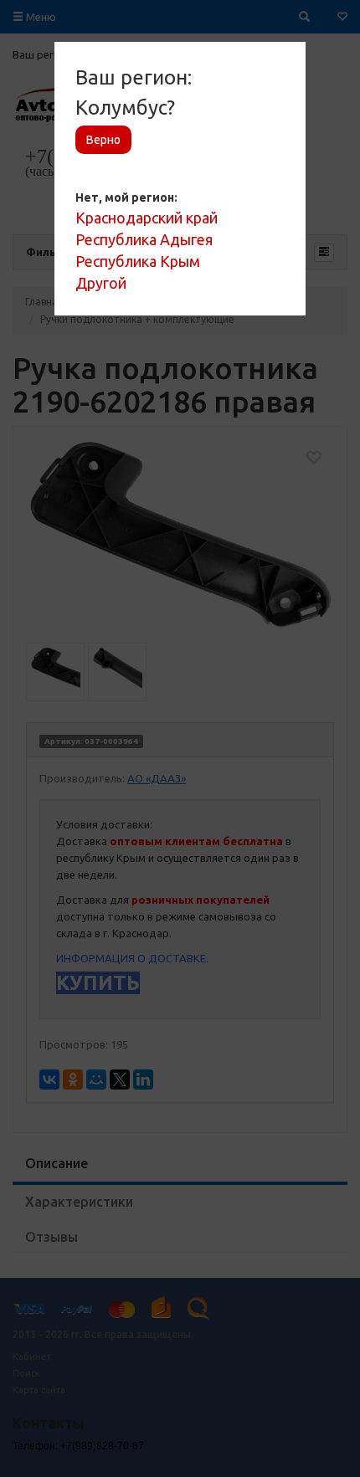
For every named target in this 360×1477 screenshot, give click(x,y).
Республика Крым (137, 261)
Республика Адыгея (144, 239)
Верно (103, 139)
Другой (100, 282)
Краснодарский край (146, 217)
